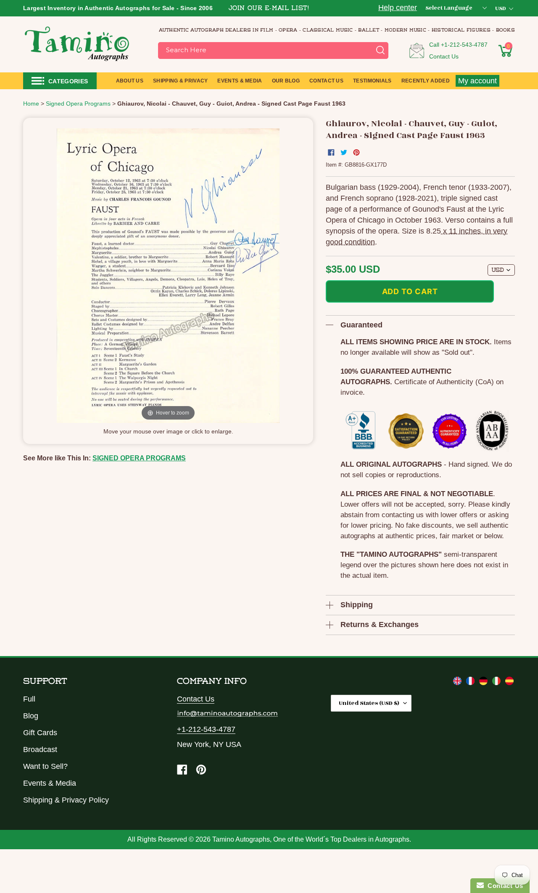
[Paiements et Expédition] (471, 682)
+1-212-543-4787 (464, 44)
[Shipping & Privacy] (458, 682)
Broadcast (40, 749)
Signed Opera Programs (139, 458)
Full (29, 699)
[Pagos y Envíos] (509, 682)
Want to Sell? (45, 766)
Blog (30, 716)
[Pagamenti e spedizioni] (497, 682)
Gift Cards (40, 732)
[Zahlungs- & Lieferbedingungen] (484, 682)
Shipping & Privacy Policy (66, 800)
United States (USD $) (369, 703)
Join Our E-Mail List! (269, 8)
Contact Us (444, 56)
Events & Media (49, 783)
